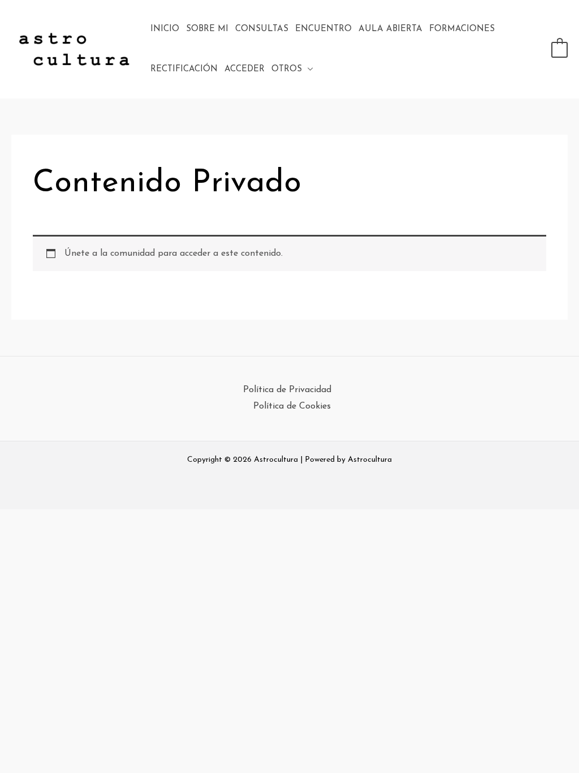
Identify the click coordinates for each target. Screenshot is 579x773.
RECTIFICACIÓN (184, 69)
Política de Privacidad (287, 389)
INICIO (164, 29)
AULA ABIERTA (390, 29)
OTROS (286, 69)
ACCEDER (244, 69)
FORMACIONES (462, 29)
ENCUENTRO (323, 29)
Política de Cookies (292, 406)
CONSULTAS (261, 29)
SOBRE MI (207, 29)
